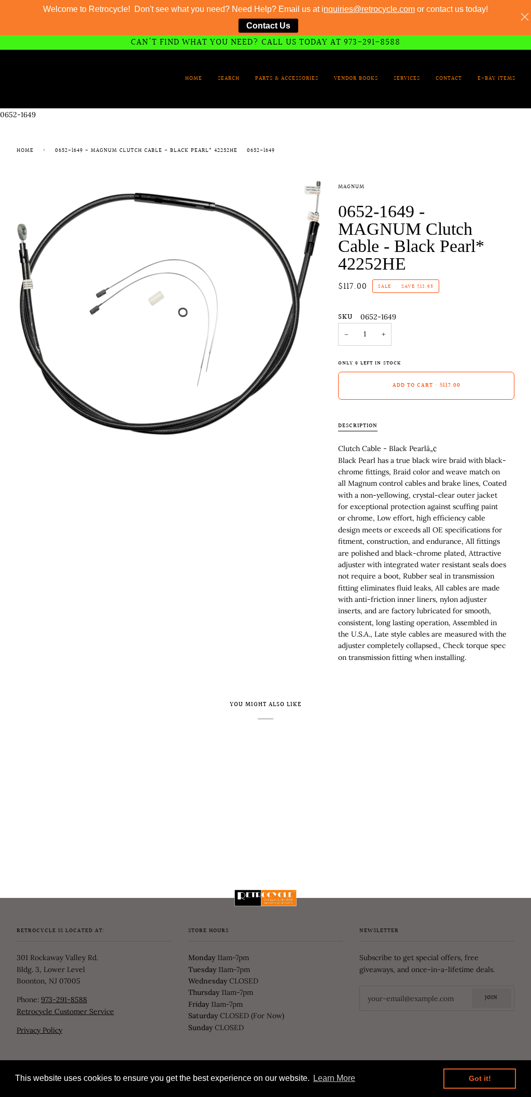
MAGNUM (351, 187)
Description (358, 426)
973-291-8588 (64, 999)
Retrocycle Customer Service (65, 1011)
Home (25, 151)
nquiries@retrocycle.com (369, 9)
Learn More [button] (334, 1078)
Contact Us (268, 25)
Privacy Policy (39, 1030)
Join (491, 998)
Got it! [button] (480, 1078)
